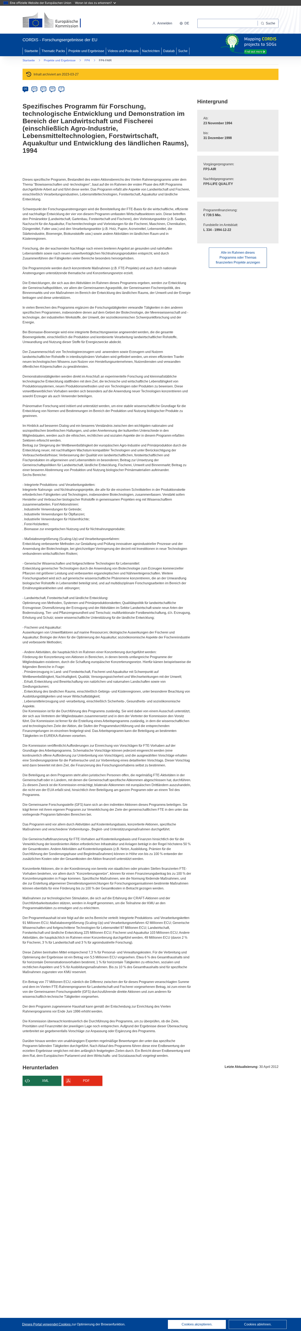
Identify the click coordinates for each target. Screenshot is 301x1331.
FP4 (87, 60)
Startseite (31, 51)
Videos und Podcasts (123, 51)
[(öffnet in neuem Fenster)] (56, 20)
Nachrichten (151, 51)
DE (25, 88)
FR (52, 88)
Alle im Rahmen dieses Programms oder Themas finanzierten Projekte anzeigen (238, 257)
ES (43, 88)
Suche (183, 51)
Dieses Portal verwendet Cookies (46, 1324)
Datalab (169, 51)
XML (45, 1080)
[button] (184, 23)
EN (34, 88)
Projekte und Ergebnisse (86, 51)
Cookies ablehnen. (258, 1324)
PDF (86, 1080)
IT (61, 88)
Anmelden (164, 23)
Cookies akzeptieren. (197, 1324)
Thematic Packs (53, 51)
